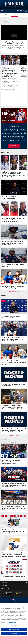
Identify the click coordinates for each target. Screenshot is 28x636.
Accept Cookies (14, 633)
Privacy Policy (12, 622)
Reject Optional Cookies (14, 629)
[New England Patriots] (14, 600)
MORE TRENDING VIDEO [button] (14, 291)
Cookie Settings (14, 625)
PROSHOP (19, 10)
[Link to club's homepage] (3, 10)
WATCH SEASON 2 (14, 145)
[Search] (23, 11)
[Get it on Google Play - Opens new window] (18, 594)
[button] (14, 35)
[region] (14, 619)
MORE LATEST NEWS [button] (14, 435)
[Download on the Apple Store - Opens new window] (8, 593)
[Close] (26, 604)
